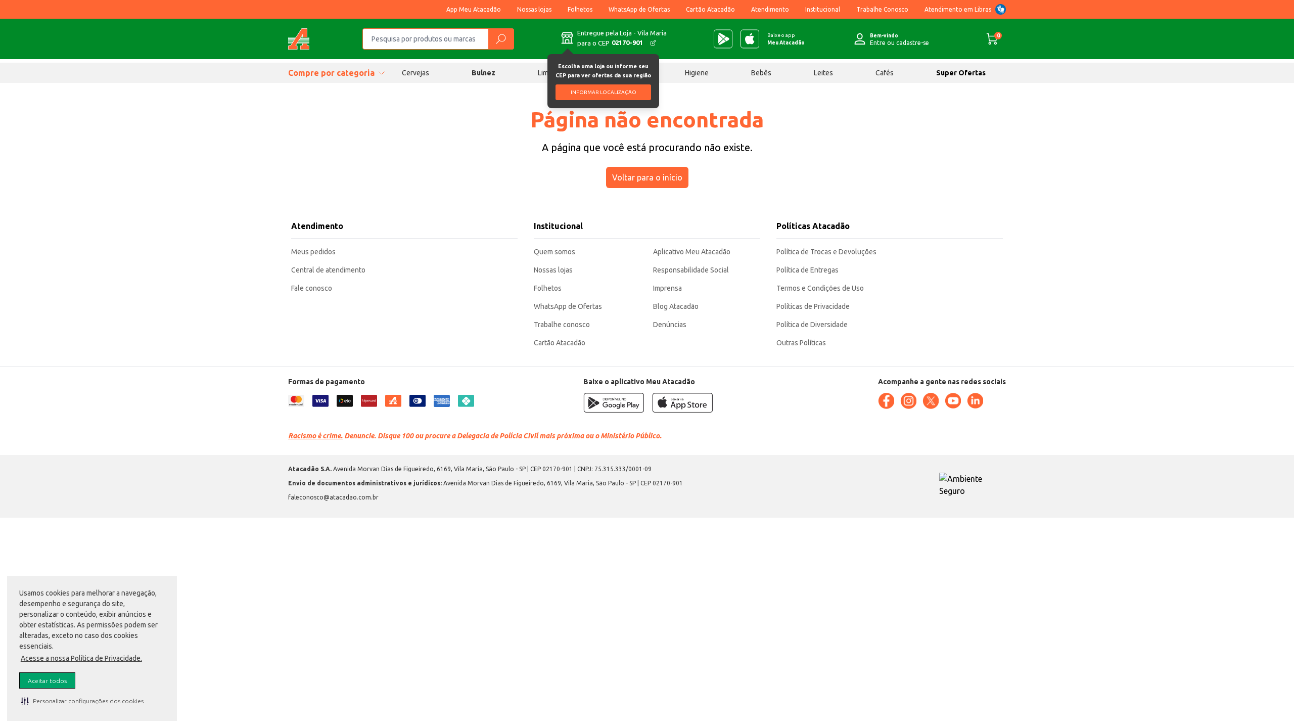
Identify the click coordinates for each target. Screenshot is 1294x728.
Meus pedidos (313, 252)
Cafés (884, 73)
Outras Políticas (801, 343)
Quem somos (554, 252)
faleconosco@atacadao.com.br (333, 497)
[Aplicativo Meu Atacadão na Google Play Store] (723, 39)
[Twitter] (930, 401)
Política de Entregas (807, 270)
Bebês (761, 73)
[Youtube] (953, 401)
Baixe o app (786, 39)
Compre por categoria (331, 72)
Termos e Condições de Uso (820, 288)
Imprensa (667, 288)
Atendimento (770, 9)
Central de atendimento (328, 270)
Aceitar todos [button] (47, 680)
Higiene (697, 73)
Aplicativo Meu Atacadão (691, 252)
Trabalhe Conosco (882, 9)
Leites (823, 73)
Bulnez (483, 73)
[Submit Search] (501, 39)
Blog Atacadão (676, 306)
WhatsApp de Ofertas (639, 9)
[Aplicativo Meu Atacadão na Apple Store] (750, 39)
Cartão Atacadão (710, 9)
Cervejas (415, 73)
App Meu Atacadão (473, 9)
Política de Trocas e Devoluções (826, 252)
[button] (82, 701)
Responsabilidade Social (691, 270)
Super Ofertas (961, 73)
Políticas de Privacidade (813, 306)
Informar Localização (603, 92)
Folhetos (580, 9)
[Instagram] (908, 401)
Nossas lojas (534, 9)
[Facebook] (886, 401)
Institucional (822, 9)
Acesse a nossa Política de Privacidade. (81, 658)
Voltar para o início (647, 177)
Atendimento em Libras (958, 9)
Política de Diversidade (812, 325)
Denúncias (669, 325)
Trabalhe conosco (562, 325)
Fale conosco (311, 288)
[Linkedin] (975, 401)
